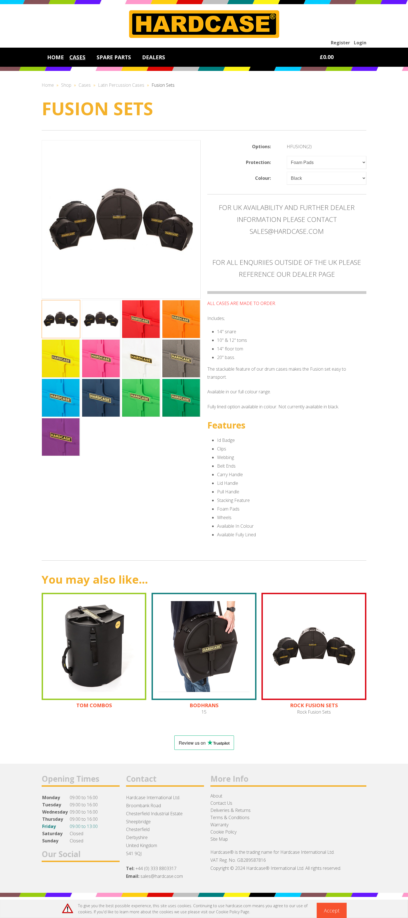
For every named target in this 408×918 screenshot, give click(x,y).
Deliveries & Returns (230, 810)
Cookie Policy (223, 832)
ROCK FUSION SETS (314, 705)
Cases (85, 85)
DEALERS (153, 57)
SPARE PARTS (114, 57)
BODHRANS (204, 705)
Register (340, 43)
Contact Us (221, 803)
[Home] (204, 36)
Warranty (219, 824)
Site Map (219, 839)
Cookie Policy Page (232, 911)
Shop (66, 85)
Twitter (62, 875)
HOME (55, 57)
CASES (77, 57)
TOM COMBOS (94, 705)
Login (360, 43)
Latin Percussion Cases (121, 85)
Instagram (77, 875)
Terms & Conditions (230, 817)
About (216, 796)
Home (48, 85)
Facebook (48, 875)
